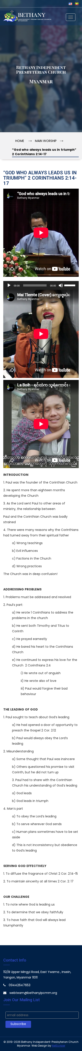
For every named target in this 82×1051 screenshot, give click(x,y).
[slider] (70, 285)
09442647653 (19, 985)
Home (19, 141)
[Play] (9, 285)
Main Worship (46, 141)
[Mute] (61, 285)
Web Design (39, 1045)
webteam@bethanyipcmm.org (33, 993)
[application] (41, 285)
